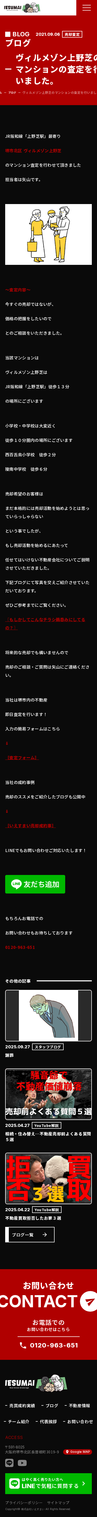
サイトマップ (58, 1502)
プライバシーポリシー (24, 1502)
